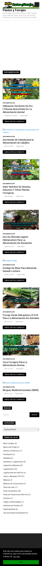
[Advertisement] (21, 42)
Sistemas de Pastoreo (11, 506)
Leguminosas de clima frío (13, 473)
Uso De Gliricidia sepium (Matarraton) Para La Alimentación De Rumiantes (17, 240)
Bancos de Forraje (10, 447)
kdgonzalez (24, 115)
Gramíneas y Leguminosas (13, 462)
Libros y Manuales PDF (12, 476)
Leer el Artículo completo (14, 121)
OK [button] (21, 562)
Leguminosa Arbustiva (11, 465)
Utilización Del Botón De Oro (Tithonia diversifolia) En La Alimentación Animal (18, 109)
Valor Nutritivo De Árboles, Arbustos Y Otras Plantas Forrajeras (17, 189)
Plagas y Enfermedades (12, 502)
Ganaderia (7, 458)
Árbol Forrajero (8, 443)
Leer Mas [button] (16, 557)
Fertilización (7, 454)
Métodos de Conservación (13, 484)
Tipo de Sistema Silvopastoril (14, 513)
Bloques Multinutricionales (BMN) (21, 390)
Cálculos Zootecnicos (11, 451)
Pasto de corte (8, 487)
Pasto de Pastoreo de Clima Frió (15, 495)
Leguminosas (8, 469)
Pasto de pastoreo (10, 491)
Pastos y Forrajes (14, 10)
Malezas (6, 480)
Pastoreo (6, 498)
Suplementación (9, 103)
